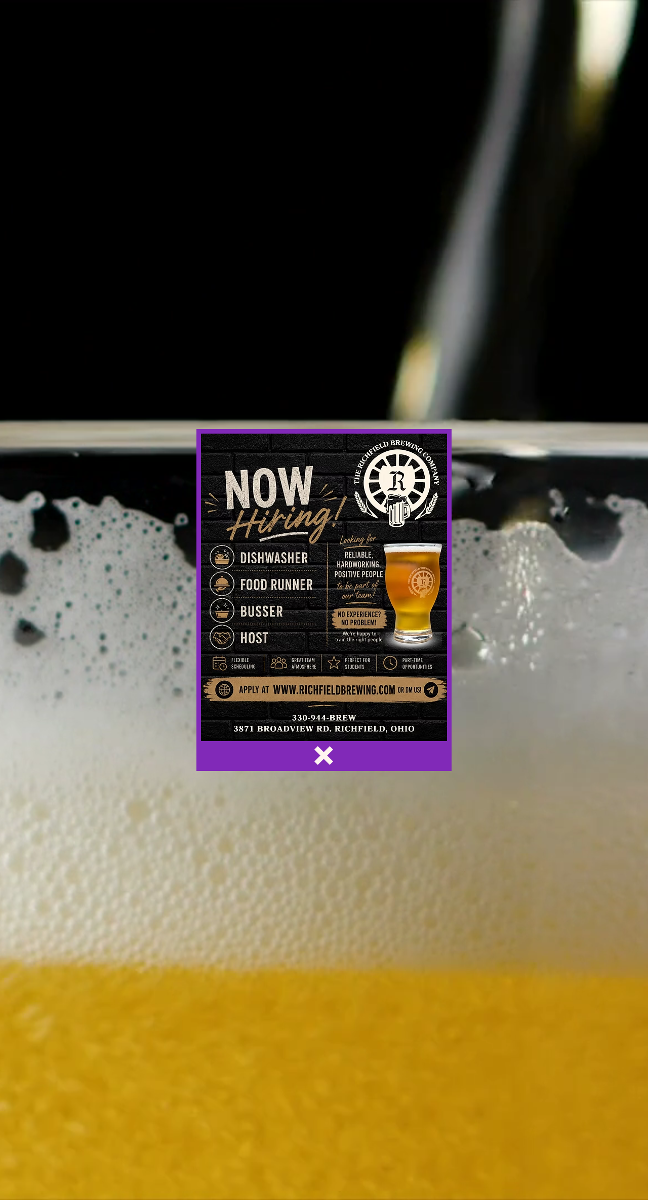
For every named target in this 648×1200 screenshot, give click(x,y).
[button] (323, 755)
